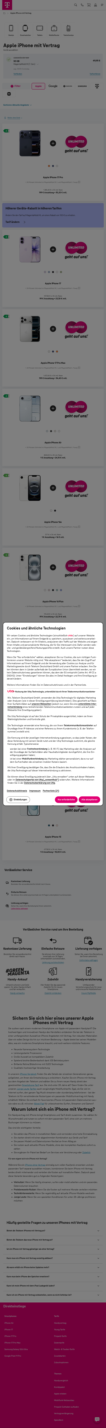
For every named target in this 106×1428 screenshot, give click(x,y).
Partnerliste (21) (51, 790)
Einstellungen (20, 799)
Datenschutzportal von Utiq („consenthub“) (37, 779)
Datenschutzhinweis (17, 790)
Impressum (35, 790)
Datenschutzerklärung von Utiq (39, 782)
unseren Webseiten (41, 703)
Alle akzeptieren (89, 799)
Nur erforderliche (66, 799)
